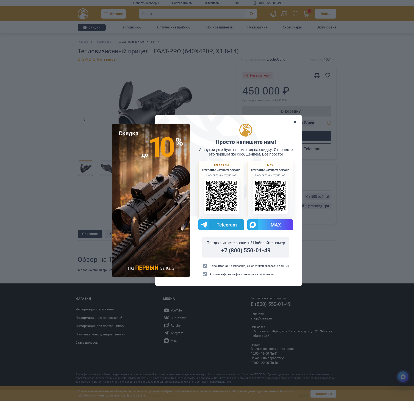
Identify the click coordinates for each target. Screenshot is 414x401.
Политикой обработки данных (269, 265)
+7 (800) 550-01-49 (246, 250)
